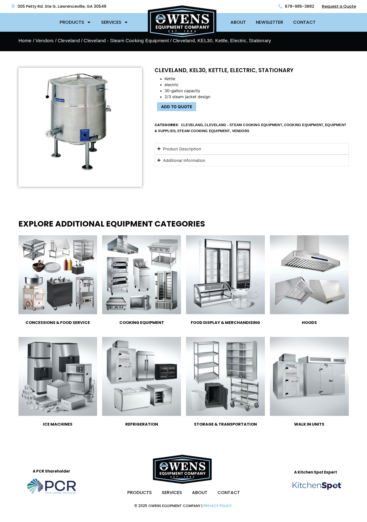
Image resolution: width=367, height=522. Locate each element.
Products (72, 22)
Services (111, 22)
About (238, 22)
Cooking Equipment (303, 125)
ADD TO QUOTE (176, 106)
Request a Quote (339, 6)
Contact (304, 22)
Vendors (44, 40)
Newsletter (269, 22)
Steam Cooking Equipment (203, 131)
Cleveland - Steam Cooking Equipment (126, 40)
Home (25, 40)
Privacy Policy (217, 505)
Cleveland (69, 40)
